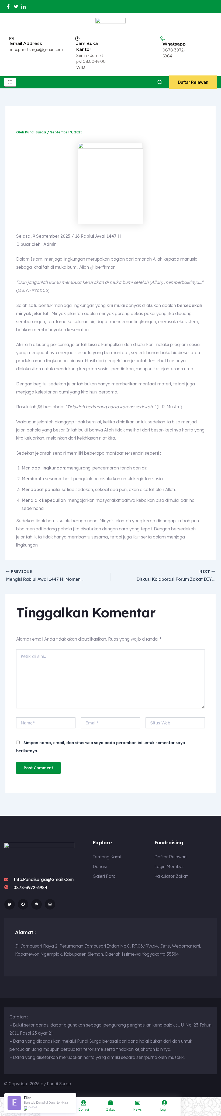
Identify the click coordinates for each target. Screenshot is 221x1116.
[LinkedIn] (23, 6)
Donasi (83, 1109)
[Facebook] (8, 6)
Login (164, 1109)
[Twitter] (16, 6)
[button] (159, 82)
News (137, 1109)
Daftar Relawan (193, 82)
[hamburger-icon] (10, 82)
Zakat (110, 1109)
